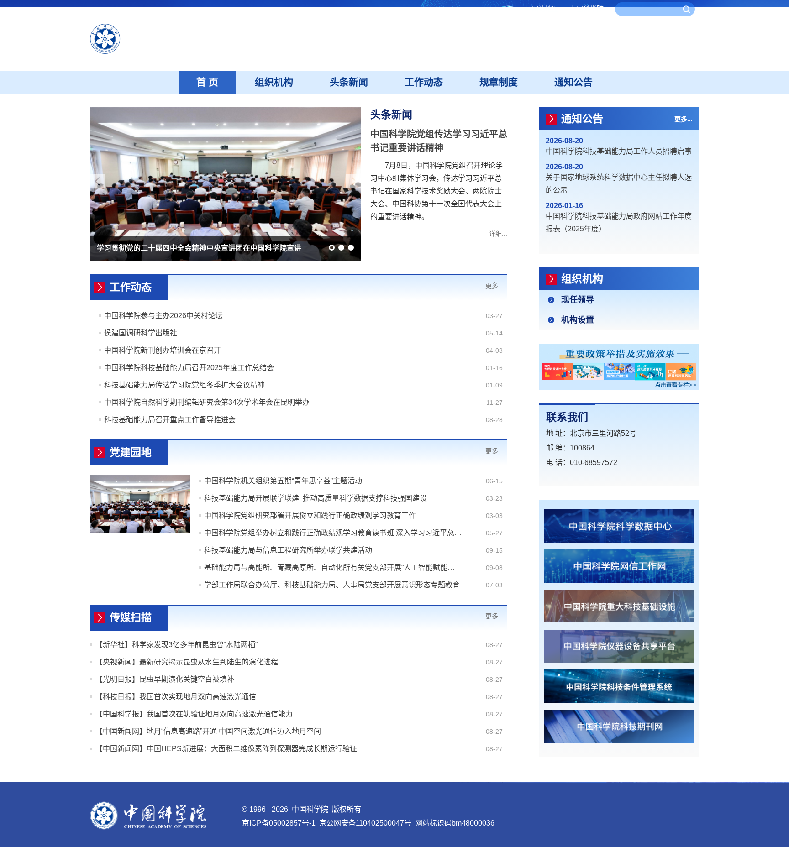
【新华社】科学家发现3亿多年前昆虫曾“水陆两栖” (176, 644)
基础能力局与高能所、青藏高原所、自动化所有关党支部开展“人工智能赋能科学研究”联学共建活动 (333, 567)
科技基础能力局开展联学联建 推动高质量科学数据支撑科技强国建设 (315, 498)
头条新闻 (349, 82)
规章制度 (498, 82)
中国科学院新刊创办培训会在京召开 (162, 350)
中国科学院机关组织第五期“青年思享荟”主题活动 (283, 481)
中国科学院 (586, 9)
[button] (332, 248)
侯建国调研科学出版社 (140, 333)
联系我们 (567, 417)
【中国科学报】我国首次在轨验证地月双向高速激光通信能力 (194, 714)
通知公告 (573, 82)
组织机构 (274, 82)
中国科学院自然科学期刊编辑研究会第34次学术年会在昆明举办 (207, 402)
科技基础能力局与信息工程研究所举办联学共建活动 (288, 550)
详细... (498, 233)
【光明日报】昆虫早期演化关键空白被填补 (164, 679)
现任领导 (577, 299)
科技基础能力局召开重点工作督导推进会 (170, 420)
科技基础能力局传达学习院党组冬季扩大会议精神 (184, 385)
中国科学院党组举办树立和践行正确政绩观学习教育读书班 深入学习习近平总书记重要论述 (333, 533)
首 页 (207, 82)
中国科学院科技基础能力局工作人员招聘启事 (619, 151)
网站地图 (548, 9)
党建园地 (131, 452)
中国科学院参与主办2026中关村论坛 (163, 315)
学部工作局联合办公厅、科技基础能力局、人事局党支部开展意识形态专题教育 (332, 585)
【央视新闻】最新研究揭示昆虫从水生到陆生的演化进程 (186, 662)
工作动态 (424, 82)
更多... (494, 285)
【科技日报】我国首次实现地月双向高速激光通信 (175, 697)
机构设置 (577, 319)
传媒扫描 (131, 617)
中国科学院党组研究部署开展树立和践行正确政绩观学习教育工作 (310, 515)
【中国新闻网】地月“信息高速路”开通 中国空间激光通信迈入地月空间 (208, 731)
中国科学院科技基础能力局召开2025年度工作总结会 (189, 367)
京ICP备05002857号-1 (279, 823)
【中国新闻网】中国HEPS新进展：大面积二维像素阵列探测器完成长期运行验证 (226, 749)
